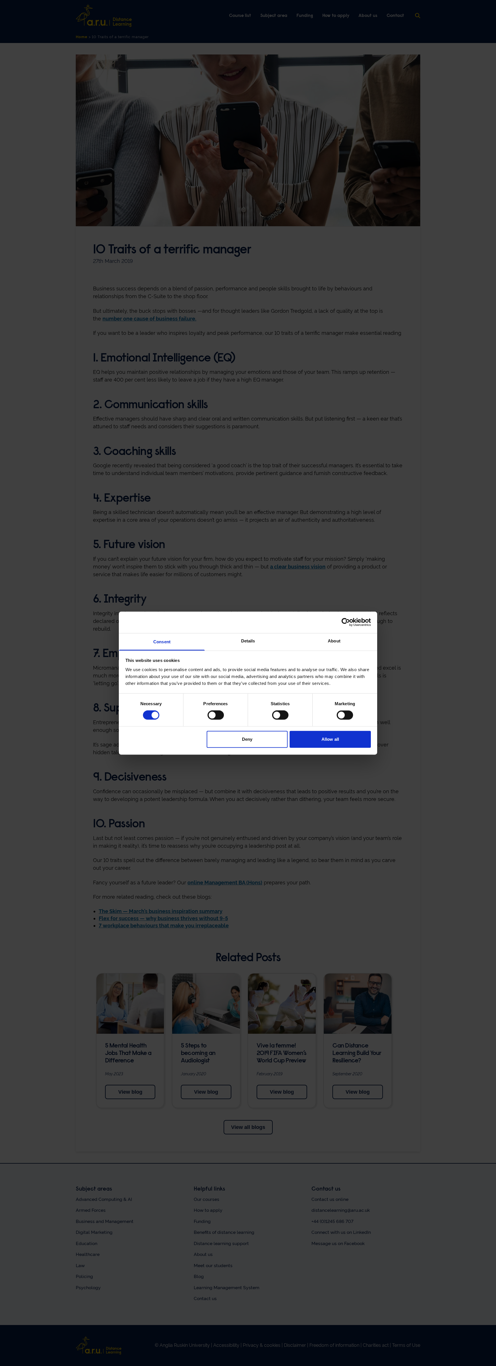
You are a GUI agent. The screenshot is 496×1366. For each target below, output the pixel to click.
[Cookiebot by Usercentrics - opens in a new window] (346, 622)
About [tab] (334, 640)
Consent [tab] (161, 641)
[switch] (216, 715)
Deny (247, 739)
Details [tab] (248, 640)
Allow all (330, 739)
